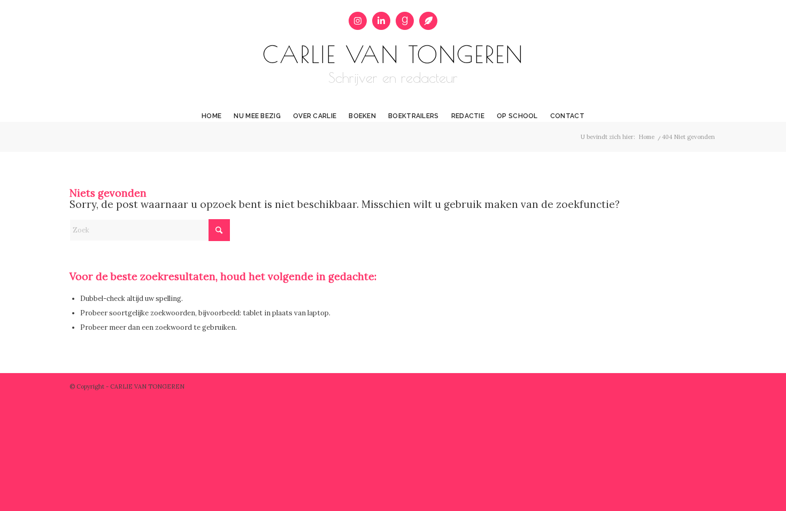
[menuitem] (211, 108)
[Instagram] (358, 21)
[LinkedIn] (381, 21)
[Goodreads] (405, 21)
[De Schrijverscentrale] (428, 21)
